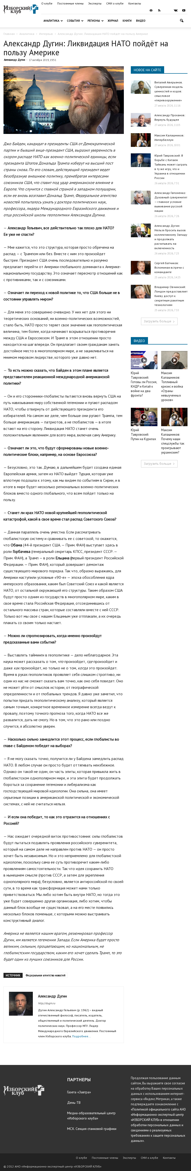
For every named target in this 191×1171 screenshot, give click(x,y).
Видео (140, 20)
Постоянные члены (70, 3)
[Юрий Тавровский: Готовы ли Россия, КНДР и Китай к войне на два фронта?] (144, 360)
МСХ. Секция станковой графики (91, 1128)
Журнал (113, 20)
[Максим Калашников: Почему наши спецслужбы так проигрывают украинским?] (174, 417)
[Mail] (151, 10)
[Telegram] (167, 10)
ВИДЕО (139, 341)
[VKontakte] (175, 10)
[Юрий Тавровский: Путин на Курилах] (144, 417)
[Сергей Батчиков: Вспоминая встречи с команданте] (141, 268)
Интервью (46, 34)
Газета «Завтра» (79, 1092)
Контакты (134, 3)
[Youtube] (184, 10)
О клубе (46, 3)
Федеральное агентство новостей (45, 975)
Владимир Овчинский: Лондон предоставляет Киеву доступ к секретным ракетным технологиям (171, 296)
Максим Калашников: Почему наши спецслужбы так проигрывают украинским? (172, 441)
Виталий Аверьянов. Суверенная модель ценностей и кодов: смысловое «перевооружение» (168, 91)
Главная (9, 34)
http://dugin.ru (46, 1003)
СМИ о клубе (115, 3)
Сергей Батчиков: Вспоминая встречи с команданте (169, 267)
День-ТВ (74, 1102)
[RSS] (159, 10)
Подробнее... (81, 1036)
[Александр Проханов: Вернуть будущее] (141, 120)
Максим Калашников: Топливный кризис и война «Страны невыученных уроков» (172, 386)
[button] (182, 20)
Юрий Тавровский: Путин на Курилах (143, 434)
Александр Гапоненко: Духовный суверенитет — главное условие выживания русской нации (170, 202)
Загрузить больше (157, 321)
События (73, 20)
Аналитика (51, 20)
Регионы (94, 20)
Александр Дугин (14, 59)
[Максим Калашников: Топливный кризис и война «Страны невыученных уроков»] (174, 360)
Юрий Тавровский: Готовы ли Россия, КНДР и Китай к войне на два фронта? (144, 384)
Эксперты (94, 3)
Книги (127, 20)
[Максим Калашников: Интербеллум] (141, 140)
